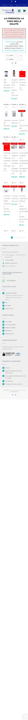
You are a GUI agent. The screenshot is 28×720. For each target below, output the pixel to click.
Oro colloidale (9, 381)
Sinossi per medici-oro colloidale (13, 384)
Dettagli (8, 104)
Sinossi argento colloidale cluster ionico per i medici (15, 377)
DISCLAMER (8, 305)
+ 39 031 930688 (9, 260)
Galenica (7, 368)
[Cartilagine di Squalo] (6, 114)
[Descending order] (20, 55)
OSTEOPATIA (8, 321)
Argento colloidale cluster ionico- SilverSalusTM (13, 372)
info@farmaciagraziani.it (11, 263)
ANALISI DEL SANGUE (10, 327)
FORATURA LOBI (9, 333)
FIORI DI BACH (8, 330)
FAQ (6, 302)
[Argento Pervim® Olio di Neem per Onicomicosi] (14, 73)
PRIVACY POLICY (9, 308)
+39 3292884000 (11, 280)
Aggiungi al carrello (5, 106)
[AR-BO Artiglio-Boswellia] (6, 73)
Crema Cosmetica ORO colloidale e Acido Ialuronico (8, 203)
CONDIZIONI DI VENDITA (11, 293)
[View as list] (15, 63)
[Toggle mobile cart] (24, 10)
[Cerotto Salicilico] (14, 114)
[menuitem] (4, 5)
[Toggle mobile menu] (19, 10)
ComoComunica (14, 391)
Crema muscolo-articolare (16, 198)
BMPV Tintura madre (22, 82)
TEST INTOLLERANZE (10, 324)
